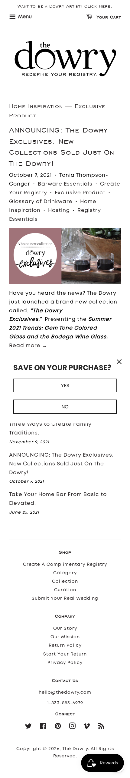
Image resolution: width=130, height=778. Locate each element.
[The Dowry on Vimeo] (86, 727)
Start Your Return (65, 654)
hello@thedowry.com (65, 692)
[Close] (119, 361)
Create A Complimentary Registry (65, 564)
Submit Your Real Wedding (65, 598)
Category (65, 573)
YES (65, 385)
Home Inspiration (36, 105)
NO (65, 406)
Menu (24, 16)
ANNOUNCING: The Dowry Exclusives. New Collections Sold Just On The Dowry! (61, 463)
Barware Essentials (65, 183)
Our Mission (65, 637)
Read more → (28, 345)
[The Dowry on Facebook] (43, 727)
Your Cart (108, 17)
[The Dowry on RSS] (101, 727)
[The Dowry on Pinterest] (57, 727)
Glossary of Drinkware (41, 201)
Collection (65, 581)
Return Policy (65, 645)
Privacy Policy (65, 663)
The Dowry (75, 749)
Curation (65, 590)
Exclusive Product (80, 192)
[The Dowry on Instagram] (72, 727)
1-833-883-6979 (65, 703)
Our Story (65, 628)
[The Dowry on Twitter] (28, 727)
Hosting (59, 210)
